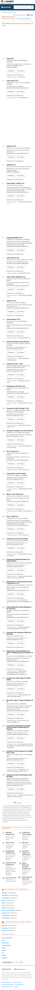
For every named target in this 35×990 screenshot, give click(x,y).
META (3, 903)
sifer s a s (25, 842)
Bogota (4, 947)
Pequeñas (5, 925)
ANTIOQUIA (5, 895)
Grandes (4, 930)
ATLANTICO (5, 897)
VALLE (4, 905)
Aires (3, 940)
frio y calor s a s (11, 878)
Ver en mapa (20, 71)
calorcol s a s (10, 842)
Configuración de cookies (7, 986)
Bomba (4, 950)
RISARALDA (5, 913)
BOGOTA (4, 892)
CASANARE (5, 918)
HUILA (4, 900)
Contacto (16, 986)
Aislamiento (5, 942)
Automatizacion (6, 945)
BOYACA (4, 908)
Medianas (4, 928)
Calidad (4, 955)
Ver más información (25, 18)
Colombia (4, 957)
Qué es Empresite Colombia (7, 984)
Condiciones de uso (19, 984)
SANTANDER (5, 915)
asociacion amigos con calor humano (26, 852)
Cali (3, 952)
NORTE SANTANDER (8, 910)
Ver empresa (11, 71)
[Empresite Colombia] (6, 7)
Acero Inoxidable (7, 937)
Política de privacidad (17, 982)
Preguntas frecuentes (6, 982)
